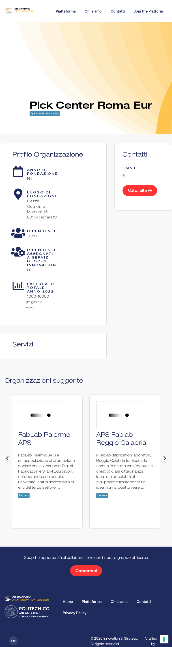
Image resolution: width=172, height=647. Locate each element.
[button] (7, 458)
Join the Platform (148, 11)
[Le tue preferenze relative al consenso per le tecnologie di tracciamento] (164, 639)
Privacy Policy (74, 613)
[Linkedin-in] (13, 640)
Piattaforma (66, 11)
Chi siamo (93, 11)
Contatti (118, 11)
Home (68, 601)
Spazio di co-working (45, 113)
